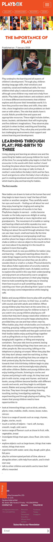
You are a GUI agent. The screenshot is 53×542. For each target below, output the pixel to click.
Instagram (36, 514)
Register (34, 12)
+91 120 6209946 (8, 512)
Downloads (20, 12)
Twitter (35, 512)
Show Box (24, 517)
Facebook (36, 509)
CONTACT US (7, 505)
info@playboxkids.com (10, 509)
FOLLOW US (38, 505)
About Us (24, 505)
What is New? (26, 519)
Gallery (7, 12)
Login (44, 12)
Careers (24, 522)
